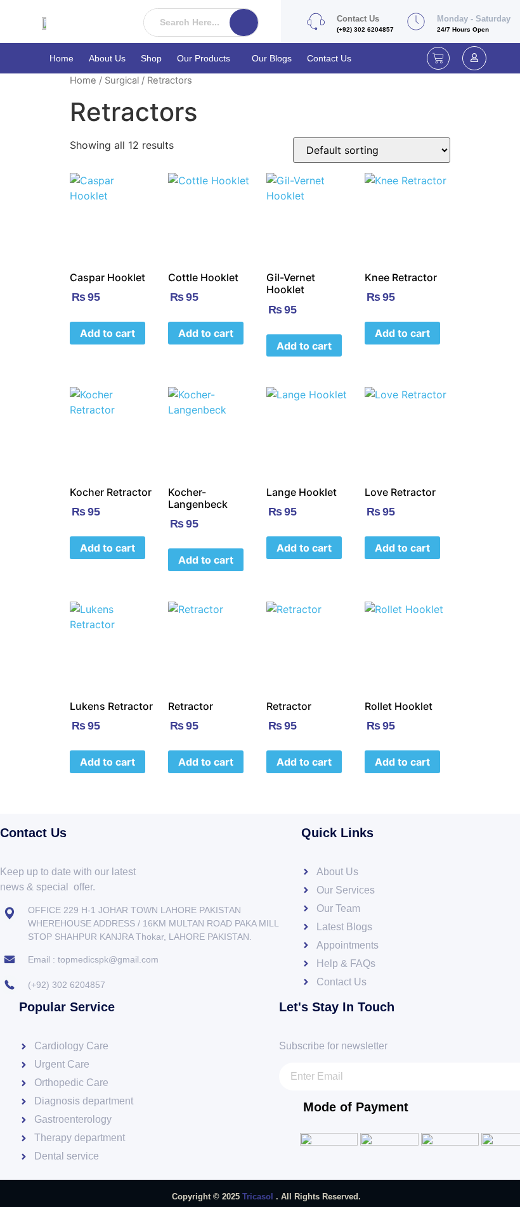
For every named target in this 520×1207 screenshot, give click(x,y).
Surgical (122, 80)
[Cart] (438, 58)
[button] (206, 58)
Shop (151, 58)
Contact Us (329, 58)
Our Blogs (272, 58)
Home (61, 58)
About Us (107, 58)
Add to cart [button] (107, 333)
